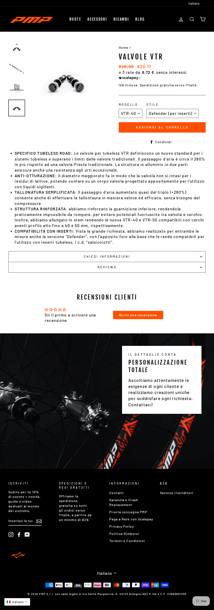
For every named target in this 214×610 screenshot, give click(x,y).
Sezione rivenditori (176, 493)
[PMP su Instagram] (10, 534)
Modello (128, 104)
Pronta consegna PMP (128, 512)
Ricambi (121, 19)
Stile (152, 104)
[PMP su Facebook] (19, 534)
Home (124, 47)
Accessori (97, 19)
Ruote (75, 19)
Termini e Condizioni (127, 541)
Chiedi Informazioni (107, 256)
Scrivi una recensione (138, 315)
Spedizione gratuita (157, 85)
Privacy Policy (121, 526)
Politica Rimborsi (124, 534)
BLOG (140, 19)
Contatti (116, 493)
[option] (66, 81)
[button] (17, 602)
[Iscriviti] (39, 521)
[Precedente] (16, 45)
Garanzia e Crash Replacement (123, 502)
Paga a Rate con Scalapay (131, 519)
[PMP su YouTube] (27, 534)
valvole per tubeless (100, 153)
